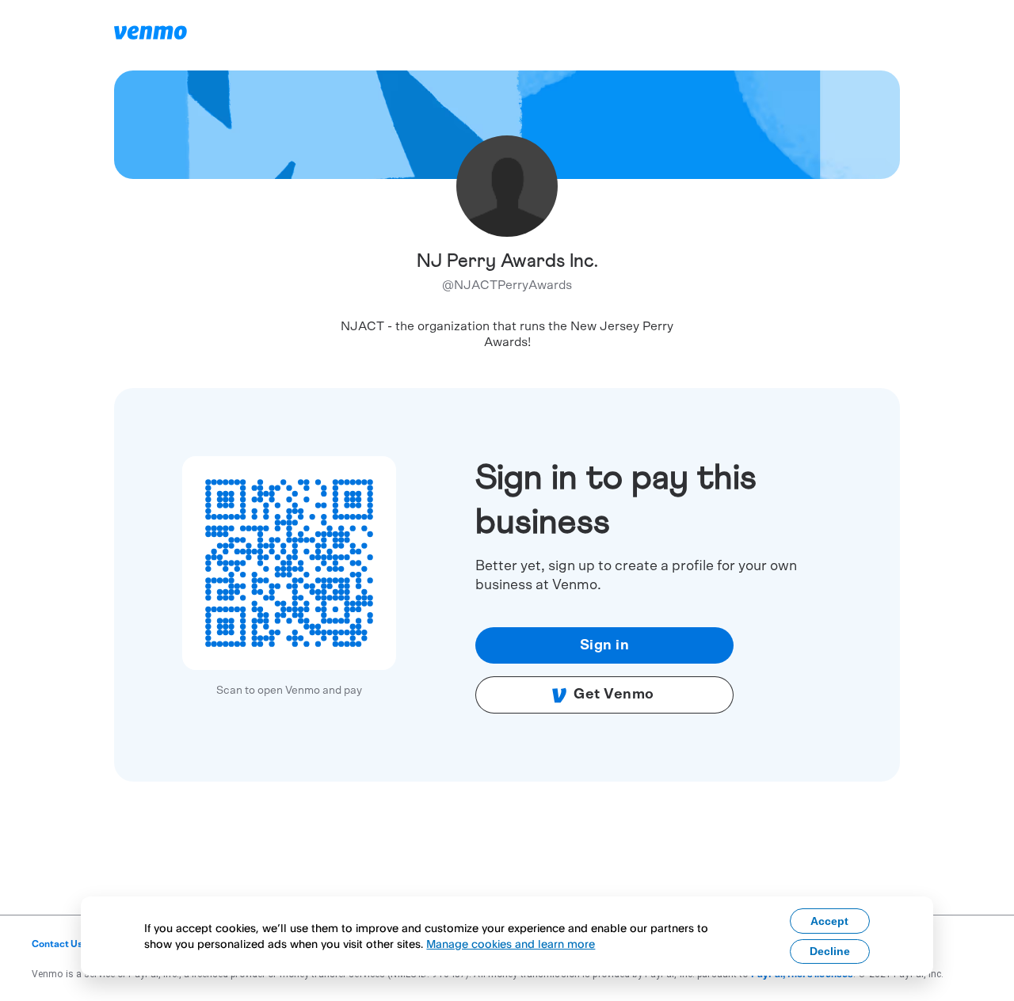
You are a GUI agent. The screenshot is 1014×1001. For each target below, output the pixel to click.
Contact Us (57, 944)
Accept (829, 921)
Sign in (605, 645)
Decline (830, 951)
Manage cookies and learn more (510, 943)
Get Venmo (614, 694)
